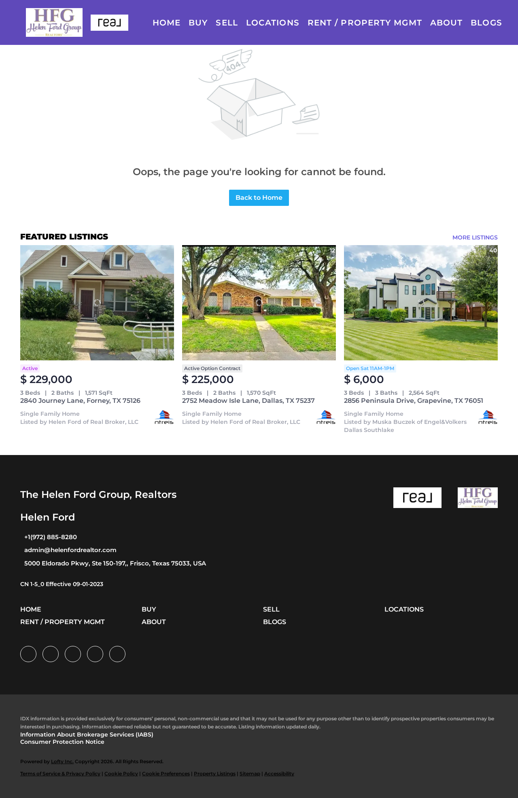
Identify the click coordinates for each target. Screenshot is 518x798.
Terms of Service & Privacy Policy (60, 773)
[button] (54, 22)
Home (166, 23)
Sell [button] (227, 23)
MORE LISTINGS (475, 237)
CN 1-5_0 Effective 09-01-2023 (61, 584)
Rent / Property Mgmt (365, 23)
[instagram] (95, 654)
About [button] (446, 23)
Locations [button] (272, 23)
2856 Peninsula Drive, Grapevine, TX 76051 (413, 400)
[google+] (117, 654)
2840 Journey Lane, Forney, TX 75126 (80, 400)
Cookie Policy (121, 773)
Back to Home (259, 197)
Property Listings (215, 773)
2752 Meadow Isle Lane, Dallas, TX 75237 (248, 400)
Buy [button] (198, 23)
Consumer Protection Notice (62, 741)
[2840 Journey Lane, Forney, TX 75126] (97, 302)
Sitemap (250, 773)
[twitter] (73, 654)
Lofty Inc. (62, 761)
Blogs (486, 23)
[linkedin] (50, 654)
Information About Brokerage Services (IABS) (86, 734)
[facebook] (28, 654)
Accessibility (279, 773)
